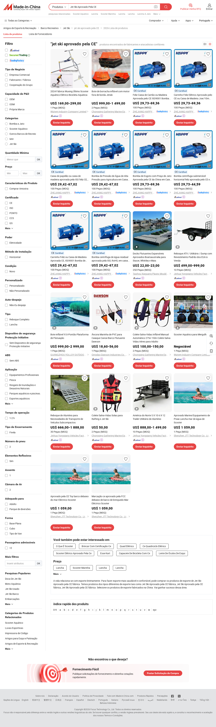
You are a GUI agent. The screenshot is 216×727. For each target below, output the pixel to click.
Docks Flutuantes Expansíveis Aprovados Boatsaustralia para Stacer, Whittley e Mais (149, 257)
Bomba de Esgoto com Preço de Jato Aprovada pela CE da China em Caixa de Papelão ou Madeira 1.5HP (152, 177)
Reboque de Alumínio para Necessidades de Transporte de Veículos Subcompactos (66, 419)
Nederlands (162, 700)
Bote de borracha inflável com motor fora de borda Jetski (111, 93)
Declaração (53, 695)
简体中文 (36, 700)
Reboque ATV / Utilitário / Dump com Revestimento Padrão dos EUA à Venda (193, 257)
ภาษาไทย (182, 700)
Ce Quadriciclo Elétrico (154, 546)
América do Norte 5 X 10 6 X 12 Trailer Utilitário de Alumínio (149, 417)
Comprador (155, 20)
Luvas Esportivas (14, 628)
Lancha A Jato (144, 13)
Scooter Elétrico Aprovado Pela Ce (73, 553)
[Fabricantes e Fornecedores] (21, 6)
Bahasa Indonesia (108, 703)
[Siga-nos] (179, 695)
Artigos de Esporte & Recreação (21, 643)
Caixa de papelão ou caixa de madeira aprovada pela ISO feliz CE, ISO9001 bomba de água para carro (69, 177)
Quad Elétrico (127, 546)
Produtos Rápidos (145, 695)
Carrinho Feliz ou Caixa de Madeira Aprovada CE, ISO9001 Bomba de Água (68, 258)
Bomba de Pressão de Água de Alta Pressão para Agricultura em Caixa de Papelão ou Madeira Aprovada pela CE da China (110, 177)
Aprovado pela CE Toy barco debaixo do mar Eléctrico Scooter (69, 498)
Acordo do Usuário (70, 695)
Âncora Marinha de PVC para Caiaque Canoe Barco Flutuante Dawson (108, 338)
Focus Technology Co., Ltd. (102, 709)
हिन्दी (172, 700)
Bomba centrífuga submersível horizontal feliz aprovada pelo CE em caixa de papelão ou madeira (193, 177)
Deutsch (91, 700)
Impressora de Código (16, 633)
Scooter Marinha (108, 13)
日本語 (58, 700)
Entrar (209, 8)
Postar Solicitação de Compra (163, 673)
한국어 (141, 700)
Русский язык (128, 700)
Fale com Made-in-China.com (120, 695)
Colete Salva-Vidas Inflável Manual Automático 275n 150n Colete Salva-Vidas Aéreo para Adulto (152, 338)
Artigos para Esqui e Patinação (21, 638)
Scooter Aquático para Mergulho (191, 334)
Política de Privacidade (93, 695)
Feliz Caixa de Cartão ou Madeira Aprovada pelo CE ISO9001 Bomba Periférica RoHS (151, 96)
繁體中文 (48, 700)
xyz (154, 609)
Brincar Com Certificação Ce (96, 546)
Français (69, 700)
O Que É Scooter (64, 546)
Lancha (94, 13)
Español (80, 700)
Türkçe (193, 700)
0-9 (55, 609)
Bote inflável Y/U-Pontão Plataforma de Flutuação (69, 336)
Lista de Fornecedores (40, 34)
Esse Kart (105, 553)
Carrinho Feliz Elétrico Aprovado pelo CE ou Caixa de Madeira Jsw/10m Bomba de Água (193, 96)
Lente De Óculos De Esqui (172, 553)
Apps (188, 20)
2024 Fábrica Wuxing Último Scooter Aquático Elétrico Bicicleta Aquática (69, 93)
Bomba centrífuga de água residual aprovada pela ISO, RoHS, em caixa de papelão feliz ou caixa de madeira (110, 258)
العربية (150, 700)
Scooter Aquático (81, 13)
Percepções (162, 695)
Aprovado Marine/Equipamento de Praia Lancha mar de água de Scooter (192, 419)
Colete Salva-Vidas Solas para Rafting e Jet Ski (107, 417)
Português (103, 700)
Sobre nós (40, 695)
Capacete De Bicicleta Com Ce (134, 553)
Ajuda (174, 20)
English (25, 700)
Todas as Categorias (18, 20)
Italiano (114, 700)
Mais (56, 574)
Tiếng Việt (204, 700)
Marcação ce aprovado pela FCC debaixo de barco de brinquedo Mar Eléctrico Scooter (110, 500)
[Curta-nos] (172, 695)
